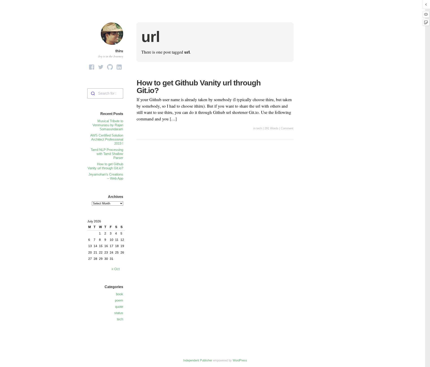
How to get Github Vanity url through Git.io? (199, 86)
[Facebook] (92, 66)
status (118, 313)
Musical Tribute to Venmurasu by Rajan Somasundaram (107, 125)
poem (119, 300)
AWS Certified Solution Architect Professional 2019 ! (106, 139)
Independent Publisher (197, 360)
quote (119, 306)
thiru (119, 51)
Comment (287, 128)
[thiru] (112, 45)
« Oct (116, 269)
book (119, 294)
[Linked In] (119, 66)
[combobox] (105, 93)
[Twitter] (101, 66)
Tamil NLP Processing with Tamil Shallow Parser (107, 154)
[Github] (110, 66)
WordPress (240, 360)
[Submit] (93, 93)
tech (259, 128)
